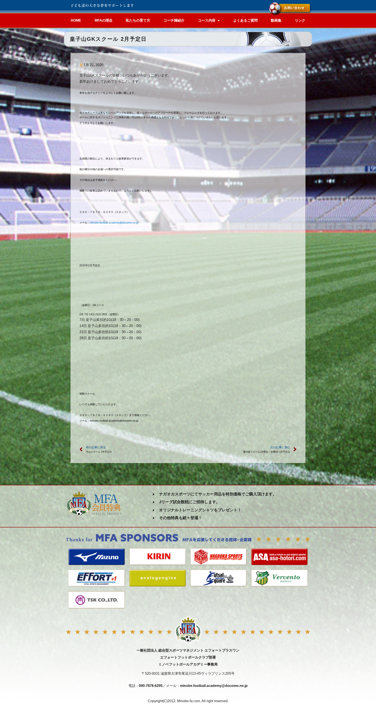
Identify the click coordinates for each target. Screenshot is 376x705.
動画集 (276, 20)
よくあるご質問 (245, 20)
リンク (300, 20)
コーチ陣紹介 (174, 20)
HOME (76, 20)
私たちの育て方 (138, 20)
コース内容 (206, 20)
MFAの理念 (103, 20)
